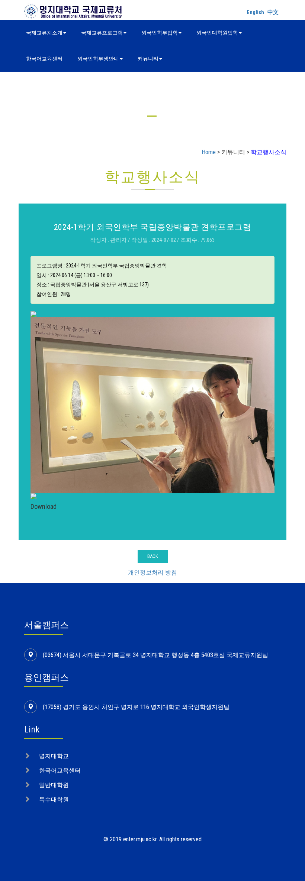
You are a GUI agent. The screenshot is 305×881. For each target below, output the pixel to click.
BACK (152, 556)
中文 (273, 12)
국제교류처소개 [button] (44, 33)
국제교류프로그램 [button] (102, 33)
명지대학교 (54, 756)
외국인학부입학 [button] (159, 33)
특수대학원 (54, 799)
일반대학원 (54, 785)
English (255, 12)
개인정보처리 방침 (152, 572)
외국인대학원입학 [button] (217, 33)
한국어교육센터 (44, 59)
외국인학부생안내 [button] (98, 59)
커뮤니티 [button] (148, 59)
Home (209, 152)
